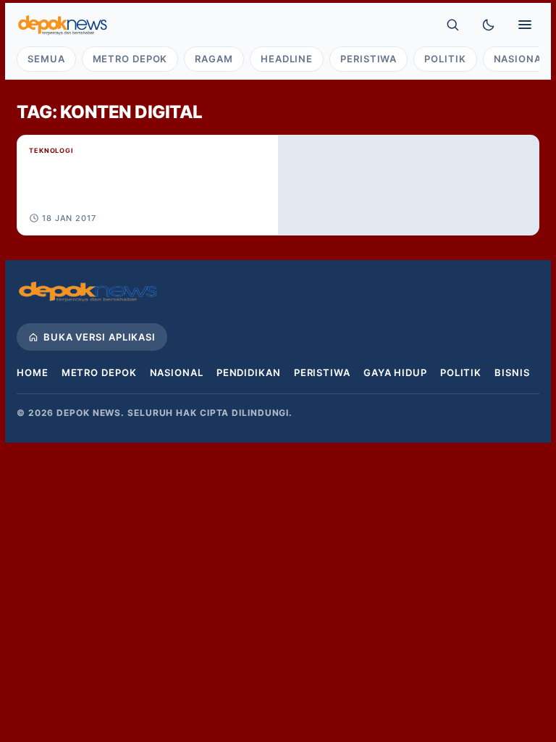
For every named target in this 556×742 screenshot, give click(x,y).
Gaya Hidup (395, 372)
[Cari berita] (452, 24)
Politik (445, 58)
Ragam (214, 58)
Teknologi (51, 150)
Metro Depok (130, 58)
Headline (287, 58)
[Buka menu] (524, 24)
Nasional (176, 372)
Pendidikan (248, 372)
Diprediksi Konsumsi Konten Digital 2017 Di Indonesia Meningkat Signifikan (93, 189)
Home (33, 372)
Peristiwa (368, 58)
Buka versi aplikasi (99, 337)
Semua (46, 58)
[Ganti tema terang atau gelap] (488, 24)
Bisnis (511, 372)
